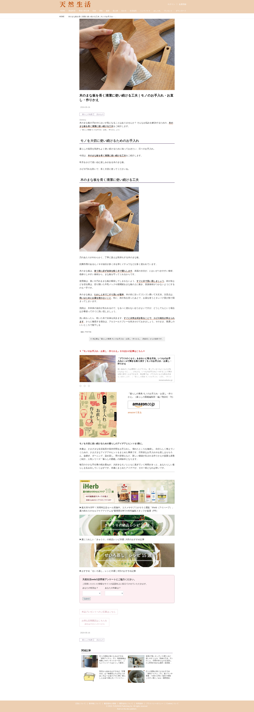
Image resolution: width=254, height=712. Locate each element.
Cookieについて (172, 703)
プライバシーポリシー (154, 703)
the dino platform (130, 709)
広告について (80, 703)
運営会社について (126, 703)
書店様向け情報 (110, 703)
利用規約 (139, 703)
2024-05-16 (85, 107)
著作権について (95, 703)
